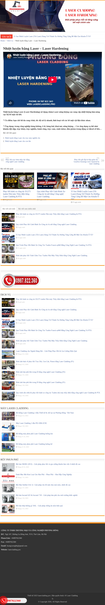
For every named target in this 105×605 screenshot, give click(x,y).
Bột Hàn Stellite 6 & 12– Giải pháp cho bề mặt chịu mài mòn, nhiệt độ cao (43, 485)
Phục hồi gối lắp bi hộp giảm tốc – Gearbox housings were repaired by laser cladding (86, 161)
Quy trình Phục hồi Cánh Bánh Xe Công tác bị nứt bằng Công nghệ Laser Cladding (51, 194)
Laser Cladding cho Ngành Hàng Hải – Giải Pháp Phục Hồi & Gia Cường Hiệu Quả (46, 351)
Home (3, 41)
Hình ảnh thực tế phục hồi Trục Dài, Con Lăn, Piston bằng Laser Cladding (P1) (45, 361)
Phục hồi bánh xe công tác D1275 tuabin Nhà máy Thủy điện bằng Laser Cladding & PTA (17, 194)
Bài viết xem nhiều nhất (27, 209)
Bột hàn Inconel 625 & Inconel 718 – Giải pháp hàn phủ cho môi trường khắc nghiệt (46, 495)
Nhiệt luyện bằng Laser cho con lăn (18, 141)
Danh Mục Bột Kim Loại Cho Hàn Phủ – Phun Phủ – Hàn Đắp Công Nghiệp (44, 474)
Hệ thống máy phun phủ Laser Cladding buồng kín (34, 434)
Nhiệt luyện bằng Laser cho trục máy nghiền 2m (22, 138)
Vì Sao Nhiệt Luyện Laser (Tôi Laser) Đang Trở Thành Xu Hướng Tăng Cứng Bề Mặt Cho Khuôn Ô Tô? (52, 36)
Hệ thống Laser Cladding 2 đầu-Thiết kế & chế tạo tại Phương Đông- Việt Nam (45, 413)
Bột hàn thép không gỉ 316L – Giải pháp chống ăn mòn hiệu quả (39, 506)
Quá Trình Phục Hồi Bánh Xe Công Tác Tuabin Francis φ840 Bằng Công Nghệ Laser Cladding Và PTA (54, 245)
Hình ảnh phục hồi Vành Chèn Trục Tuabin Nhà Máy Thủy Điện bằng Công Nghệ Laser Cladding (51, 255)
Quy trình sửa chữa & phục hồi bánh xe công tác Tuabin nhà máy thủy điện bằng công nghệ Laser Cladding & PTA (58, 393)
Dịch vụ (10, 41)
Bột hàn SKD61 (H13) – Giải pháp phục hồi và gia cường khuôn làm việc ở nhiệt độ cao (48, 464)
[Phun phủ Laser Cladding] (52, 16)
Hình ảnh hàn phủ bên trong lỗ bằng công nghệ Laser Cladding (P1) (40, 382)
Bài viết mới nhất (9, 209)
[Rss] (53, 598)
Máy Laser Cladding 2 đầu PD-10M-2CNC (31, 423)
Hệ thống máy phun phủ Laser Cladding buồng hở (34, 444)
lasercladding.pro (44, 596)
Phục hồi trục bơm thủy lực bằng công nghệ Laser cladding (18, 160)
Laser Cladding (72, 596)
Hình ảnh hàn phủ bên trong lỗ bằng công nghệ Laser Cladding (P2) (40, 372)
